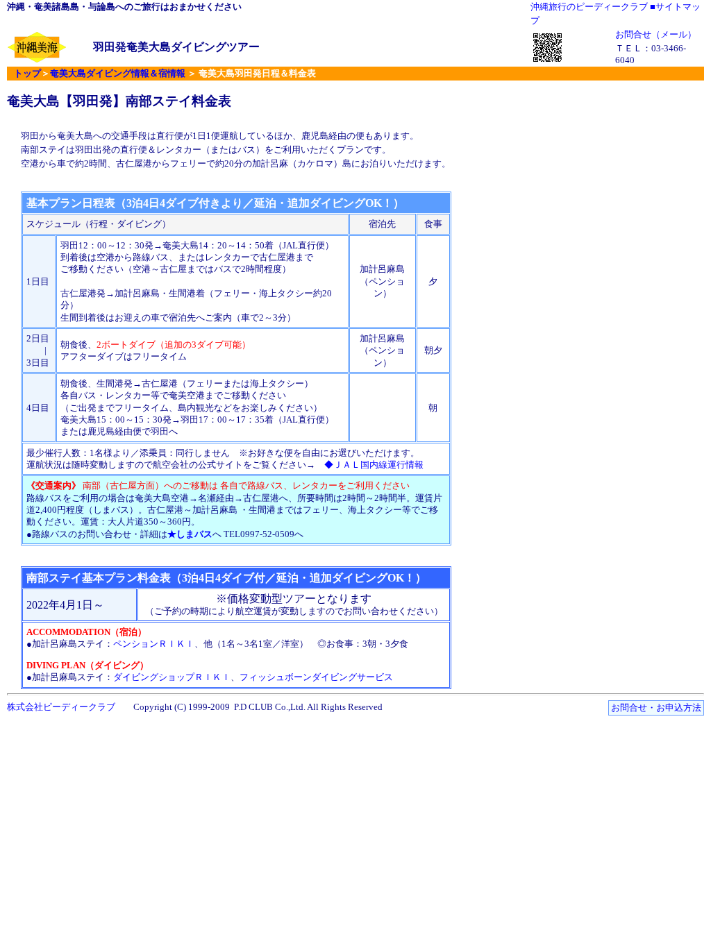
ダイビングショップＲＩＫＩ (172, 677)
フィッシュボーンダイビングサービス (316, 677)
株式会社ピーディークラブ (61, 707)
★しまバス (189, 534)
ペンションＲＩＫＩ (153, 643)
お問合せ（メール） (655, 34)
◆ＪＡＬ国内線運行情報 (374, 464)
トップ (27, 73)
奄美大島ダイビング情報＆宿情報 (117, 73)
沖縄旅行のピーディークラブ (589, 6)
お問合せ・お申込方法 (656, 707)
